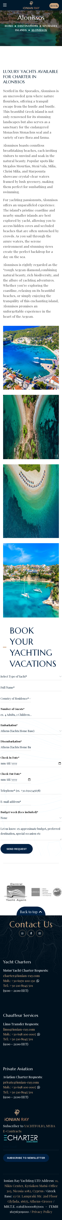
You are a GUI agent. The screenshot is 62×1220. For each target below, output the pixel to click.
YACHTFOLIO (34, 1126)
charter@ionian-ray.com (21, 976)
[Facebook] (22, 933)
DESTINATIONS (28, 26)
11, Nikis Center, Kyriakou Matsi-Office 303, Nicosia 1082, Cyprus (31, 1185)
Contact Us (31, 924)
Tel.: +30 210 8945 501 (18, 1039)
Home (9, 26)
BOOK (54, 6)
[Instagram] (39, 933)
